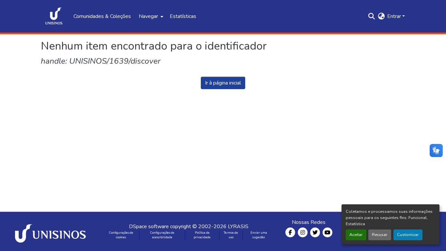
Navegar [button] (148, 16)
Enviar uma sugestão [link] (258, 235)
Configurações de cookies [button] (121, 235)
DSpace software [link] (149, 226)
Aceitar (356, 235)
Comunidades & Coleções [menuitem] (102, 16)
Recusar (380, 235)
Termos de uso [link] (231, 235)
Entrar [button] (394, 16)
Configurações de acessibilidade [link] (162, 235)
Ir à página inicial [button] (223, 82)
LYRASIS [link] (238, 226)
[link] (51, 231)
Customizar (408, 235)
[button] (54, 16)
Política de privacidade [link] (202, 235)
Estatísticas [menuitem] (183, 16)
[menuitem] (150, 16)
